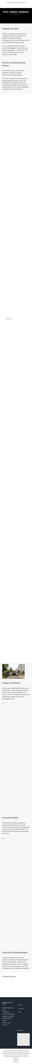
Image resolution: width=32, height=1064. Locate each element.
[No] (30, 1056)
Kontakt (20, 1005)
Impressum (21, 1008)
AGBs (19, 1012)
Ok (16, 1060)
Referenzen (20, 1030)
